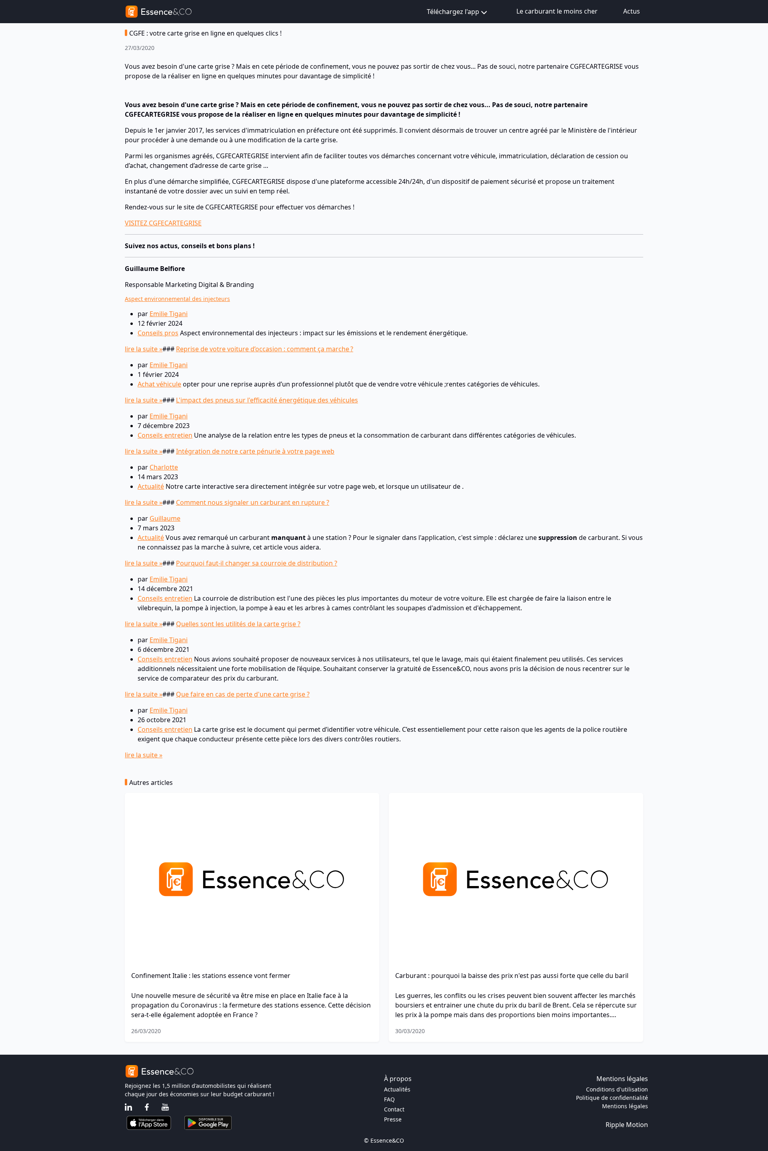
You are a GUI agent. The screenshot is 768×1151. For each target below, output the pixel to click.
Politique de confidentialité (612, 1097)
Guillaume (165, 518)
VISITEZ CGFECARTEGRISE (163, 223)
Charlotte (164, 467)
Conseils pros (158, 333)
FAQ (389, 1099)
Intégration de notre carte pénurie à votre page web (255, 451)
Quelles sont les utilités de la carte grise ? (238, 623)
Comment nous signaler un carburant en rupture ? (252, 502)
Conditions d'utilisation (617, 1089)
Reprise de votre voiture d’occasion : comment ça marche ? (264, 349)
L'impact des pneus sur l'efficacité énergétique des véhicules (267, 400)
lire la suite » (143, 349)
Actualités (397, 1089)
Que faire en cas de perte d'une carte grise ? (243, 694)
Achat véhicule (159, 384)
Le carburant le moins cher (557, 11)
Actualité (151, 486)
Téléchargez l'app (453, 11)
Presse (393, 1119)
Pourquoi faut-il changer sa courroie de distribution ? (256, 563)
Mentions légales (625, 1106)
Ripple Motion (627, 1124)
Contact (394, 1109)
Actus (631, 11)
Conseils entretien (165, 435)
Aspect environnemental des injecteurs (177, 299)
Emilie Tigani (169, 313)
